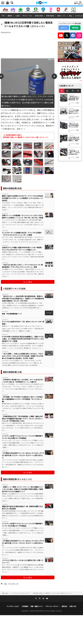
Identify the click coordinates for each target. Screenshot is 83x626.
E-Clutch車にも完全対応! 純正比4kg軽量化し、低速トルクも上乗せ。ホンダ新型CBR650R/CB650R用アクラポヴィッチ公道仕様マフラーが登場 (23, 338)
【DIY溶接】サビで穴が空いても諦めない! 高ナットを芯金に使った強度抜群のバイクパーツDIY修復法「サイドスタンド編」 (22, 399)
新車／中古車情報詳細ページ (12, 314)
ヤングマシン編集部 (74, 103)
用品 (70, 16)
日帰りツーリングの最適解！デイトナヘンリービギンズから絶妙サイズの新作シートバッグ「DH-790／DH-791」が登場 (22, 216)
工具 (5, 584)
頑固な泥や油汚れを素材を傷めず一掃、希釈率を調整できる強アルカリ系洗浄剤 (22, 507)
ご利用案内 (24, 606)
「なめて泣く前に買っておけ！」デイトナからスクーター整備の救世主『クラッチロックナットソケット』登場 (22, 266)
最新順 (10, 16)
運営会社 (64, 606)
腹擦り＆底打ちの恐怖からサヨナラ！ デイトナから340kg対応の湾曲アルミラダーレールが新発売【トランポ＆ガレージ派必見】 (22, 198)
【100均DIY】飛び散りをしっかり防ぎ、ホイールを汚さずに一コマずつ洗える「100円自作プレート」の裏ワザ (22, 380)
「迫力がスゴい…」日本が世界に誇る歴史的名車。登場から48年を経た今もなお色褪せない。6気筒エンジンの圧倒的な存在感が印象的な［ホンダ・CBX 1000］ (23, 298)
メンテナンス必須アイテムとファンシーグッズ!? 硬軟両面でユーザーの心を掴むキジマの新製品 (22, 437)
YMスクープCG (27, 16)
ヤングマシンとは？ (13, 606)
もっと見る (27, 281)
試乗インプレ (61, 16)
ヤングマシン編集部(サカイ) (74, 117)
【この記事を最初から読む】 (26, 136)
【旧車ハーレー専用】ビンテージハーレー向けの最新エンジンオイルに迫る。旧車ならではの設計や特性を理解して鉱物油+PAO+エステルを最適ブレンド (22, 489)
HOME (6, 593)
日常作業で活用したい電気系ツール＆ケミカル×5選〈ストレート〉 (52, 593)
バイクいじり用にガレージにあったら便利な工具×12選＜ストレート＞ (22, 561)
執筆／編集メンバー (37, 606)
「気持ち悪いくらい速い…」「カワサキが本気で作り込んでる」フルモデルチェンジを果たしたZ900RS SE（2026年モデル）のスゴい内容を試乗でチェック (74, 152)
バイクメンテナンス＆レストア (20, 593)
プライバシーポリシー (52, 606)
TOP (3, 16)
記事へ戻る (80, 4)
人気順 (17, 16)
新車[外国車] (50, 16)
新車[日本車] (39, 16)
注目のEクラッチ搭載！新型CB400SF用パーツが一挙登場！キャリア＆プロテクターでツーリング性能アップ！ (22, 248)
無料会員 (75, 28)
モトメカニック (13, 584)
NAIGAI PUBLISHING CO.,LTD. (39, 611)
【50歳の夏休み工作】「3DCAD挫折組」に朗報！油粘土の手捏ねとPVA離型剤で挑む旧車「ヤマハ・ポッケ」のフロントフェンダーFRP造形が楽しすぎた (22, 418)
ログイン (64, 28)
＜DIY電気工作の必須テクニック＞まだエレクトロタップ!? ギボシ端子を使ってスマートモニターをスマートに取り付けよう (23, 455)
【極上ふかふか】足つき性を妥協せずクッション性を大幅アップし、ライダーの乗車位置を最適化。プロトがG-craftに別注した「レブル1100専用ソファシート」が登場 (74, 125)
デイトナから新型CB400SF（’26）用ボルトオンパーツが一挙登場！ (23, 322)
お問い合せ (72, 606)
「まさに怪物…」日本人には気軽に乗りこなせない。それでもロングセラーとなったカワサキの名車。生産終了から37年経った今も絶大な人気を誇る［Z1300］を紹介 (22, 356)
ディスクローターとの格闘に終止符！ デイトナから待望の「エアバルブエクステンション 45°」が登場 (22, 233)
